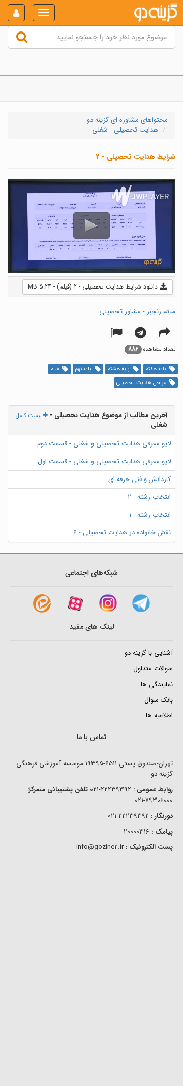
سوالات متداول (153, 668)
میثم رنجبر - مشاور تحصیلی (137, 311)
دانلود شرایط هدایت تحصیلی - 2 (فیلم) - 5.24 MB (94, 287)
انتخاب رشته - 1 (150, 514)
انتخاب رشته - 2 (149, 497)
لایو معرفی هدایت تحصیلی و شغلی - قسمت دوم (104, 443)
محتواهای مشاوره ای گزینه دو (127, 120)
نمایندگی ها (157, 684)
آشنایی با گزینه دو (149, 653)
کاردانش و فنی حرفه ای (139, 479)
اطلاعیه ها (159, 715)
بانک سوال (158, 700)
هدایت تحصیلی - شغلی (125, 129)
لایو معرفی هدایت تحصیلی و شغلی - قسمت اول (104, 461)
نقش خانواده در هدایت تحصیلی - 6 (122, 532)
